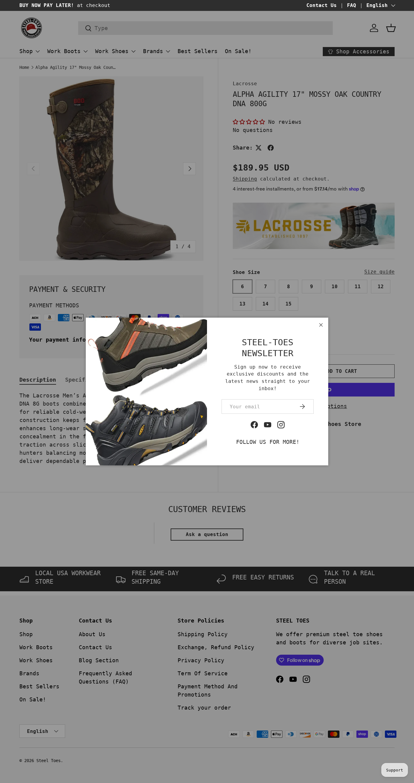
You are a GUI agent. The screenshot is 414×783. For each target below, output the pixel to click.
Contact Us (321, 5)
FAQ (351, 5)
